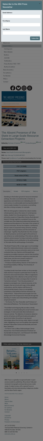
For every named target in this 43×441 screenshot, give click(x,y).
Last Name (6, 29)
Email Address (7, 12)
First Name (6, 21)
